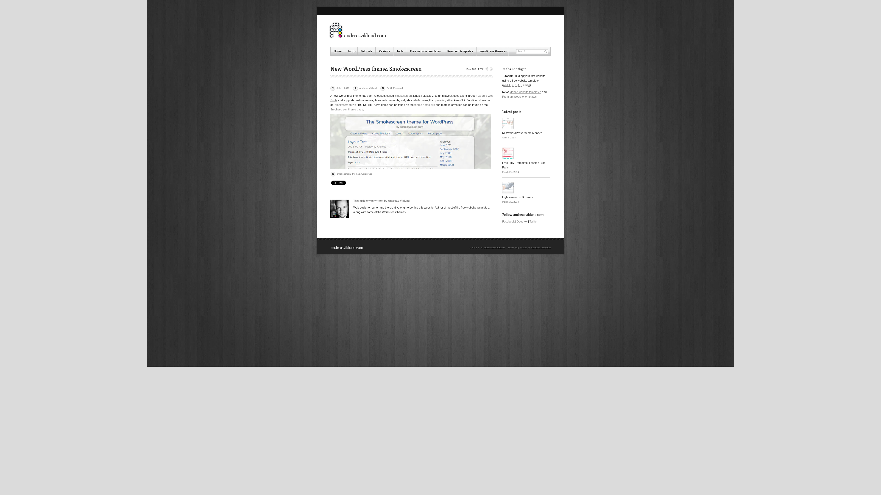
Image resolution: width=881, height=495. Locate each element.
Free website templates (425, 51)
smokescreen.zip (345, 105)
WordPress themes (492, 51)
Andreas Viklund (368, 88)
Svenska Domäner (541, 247)
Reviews (384, 51)
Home (338, 51)
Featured (398, 88)
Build (389, 88)
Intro (351, 51)
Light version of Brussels (517, 197)
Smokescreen (403, 95)
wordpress (366, 174)
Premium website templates (519, 96)
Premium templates (460, 51)
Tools (400, 51)
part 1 (506, 85)
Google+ (522, 221)
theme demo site (424, 105)
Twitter (534, 221)
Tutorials (366, 51)
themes (356, 174)
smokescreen (344, 174)
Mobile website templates (525, 92)
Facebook (508, 221)
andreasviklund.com (494, 247)
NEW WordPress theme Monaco (522, 133)
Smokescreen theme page (346, 109)
